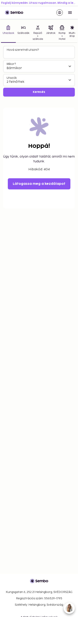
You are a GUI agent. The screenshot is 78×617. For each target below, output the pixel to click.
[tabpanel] (39, 71)
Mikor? (11, 64)
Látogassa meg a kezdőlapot (39, 183)
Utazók (12, 78)
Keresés (39, 92)
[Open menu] (70, 12)
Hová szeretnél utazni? (23, 50)
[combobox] (39, 54)
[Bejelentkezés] (59, 12)
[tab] (8, 33)
